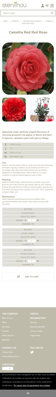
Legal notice (35, 335)
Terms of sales (36, 331)
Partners (5, 331)
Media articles (8, 335)
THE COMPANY (10, 313)
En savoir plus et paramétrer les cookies (32, 385)
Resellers (6, 327)
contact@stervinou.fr (11, 356)
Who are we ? (7, 318)
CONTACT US (9, 348)
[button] (51, 385)
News (4, 322)
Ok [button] (28, 393)
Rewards (5, 340)
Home (5, 21)
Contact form (7, 352)
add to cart (32, 277)
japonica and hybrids (32, 21)
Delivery (33, 322)
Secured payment (37, 327)
